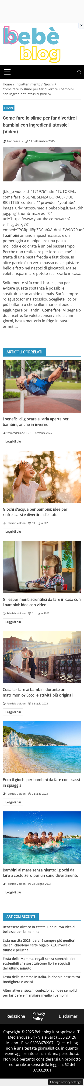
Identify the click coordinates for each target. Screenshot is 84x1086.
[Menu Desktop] (7, 72)
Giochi (8, 108)
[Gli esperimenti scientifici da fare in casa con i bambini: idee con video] (42, 567)
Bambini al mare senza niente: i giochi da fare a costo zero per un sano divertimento (40, 872)
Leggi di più (13, 441)
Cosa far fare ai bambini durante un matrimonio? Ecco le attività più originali (38, 692)
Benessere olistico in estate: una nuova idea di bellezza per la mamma (39, 929)
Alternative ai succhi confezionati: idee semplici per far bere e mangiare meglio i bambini (40, 992)
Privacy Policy (38, 1016)
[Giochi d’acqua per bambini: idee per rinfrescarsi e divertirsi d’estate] (42, 477)
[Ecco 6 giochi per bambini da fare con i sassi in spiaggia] (42, 747)
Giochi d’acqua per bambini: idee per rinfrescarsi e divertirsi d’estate (35, 512)
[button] (79, 72)
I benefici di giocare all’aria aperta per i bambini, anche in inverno (36, 421)
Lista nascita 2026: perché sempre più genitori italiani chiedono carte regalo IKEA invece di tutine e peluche (39, 945)
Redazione (16, 1016)
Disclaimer (68, 1016)
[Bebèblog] (32, 43)
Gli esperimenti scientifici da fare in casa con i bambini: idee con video (42, 602)
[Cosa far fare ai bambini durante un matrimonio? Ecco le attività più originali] (42, 657)
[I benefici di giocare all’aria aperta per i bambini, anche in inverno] (42, 386)
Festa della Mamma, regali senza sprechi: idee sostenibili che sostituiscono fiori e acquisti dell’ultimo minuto (39, 963)
